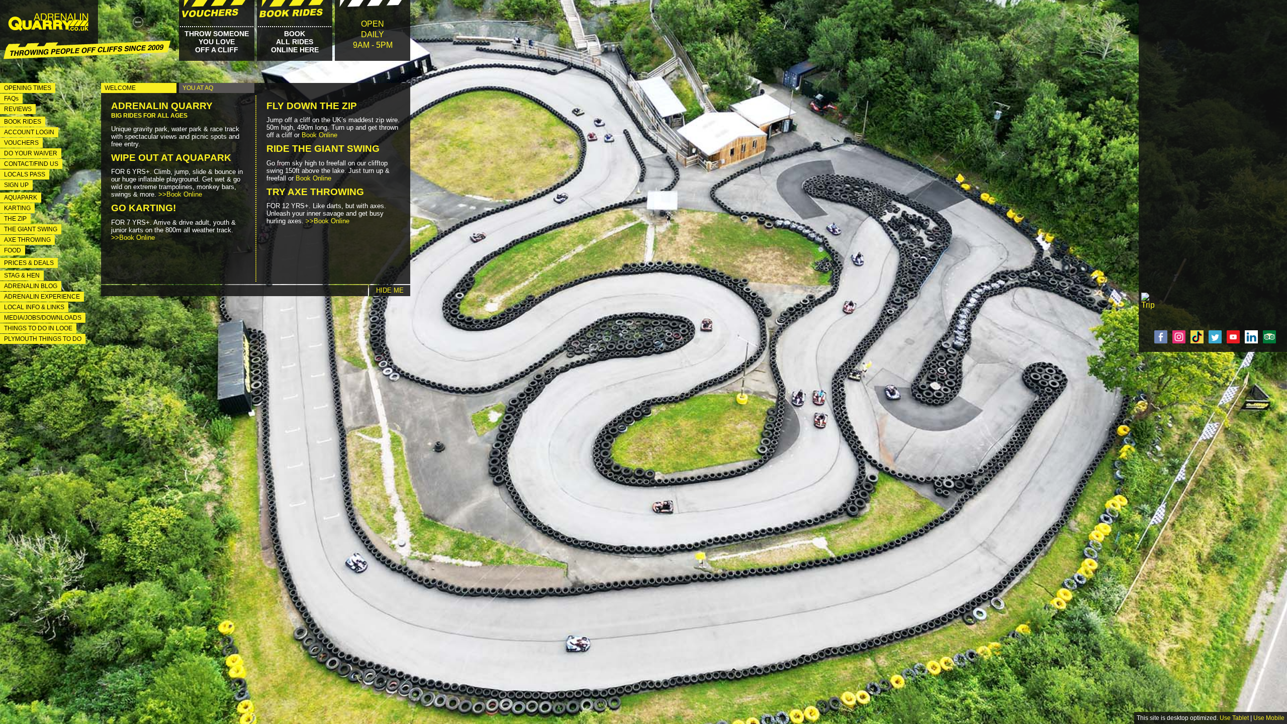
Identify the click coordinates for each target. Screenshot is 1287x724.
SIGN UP (16, 185)
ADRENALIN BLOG (30, 286)
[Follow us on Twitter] (1216, 336)
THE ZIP (15, 218)
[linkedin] (1252, 336)
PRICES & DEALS (29, 262)
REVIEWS (18, 109)
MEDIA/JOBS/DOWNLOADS (42, 317)
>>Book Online (180, 194)
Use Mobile (1268, 717)
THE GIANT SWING (30, 229)
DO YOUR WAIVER (30, 153)
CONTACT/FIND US (31, 163)
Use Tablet (1234, 717)
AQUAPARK (20, 197)
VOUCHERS (21, 142)
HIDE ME (390, 290)
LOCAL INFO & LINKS (34, 307)
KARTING (17, 208)
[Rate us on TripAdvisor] (1270, 336)
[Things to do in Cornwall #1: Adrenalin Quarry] (47, 27)
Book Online (319, 135)
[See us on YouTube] (1234, 336)
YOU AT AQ (197, 88)
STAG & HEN (22, 275)
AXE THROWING (27, 239)
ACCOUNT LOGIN (29, 132)
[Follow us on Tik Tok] (1198, 336)
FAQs (11, 98)
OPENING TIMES (27, 88)
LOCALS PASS (24, 174)
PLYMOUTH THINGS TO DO (42, 338)
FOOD (12, 250)
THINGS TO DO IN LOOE (38, 328)
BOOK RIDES (22, 121)
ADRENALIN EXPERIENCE (42, 296)
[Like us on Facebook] (1162, 336)
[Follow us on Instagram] (1180, 336)
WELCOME (120, 88)
